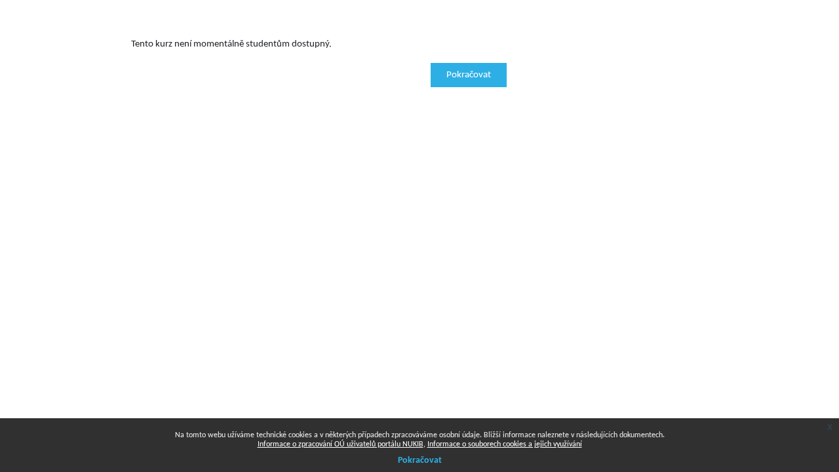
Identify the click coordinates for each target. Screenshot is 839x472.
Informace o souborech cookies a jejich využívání (504, 444)
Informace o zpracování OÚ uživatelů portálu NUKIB (340, 444)
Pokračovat (468, 75)
